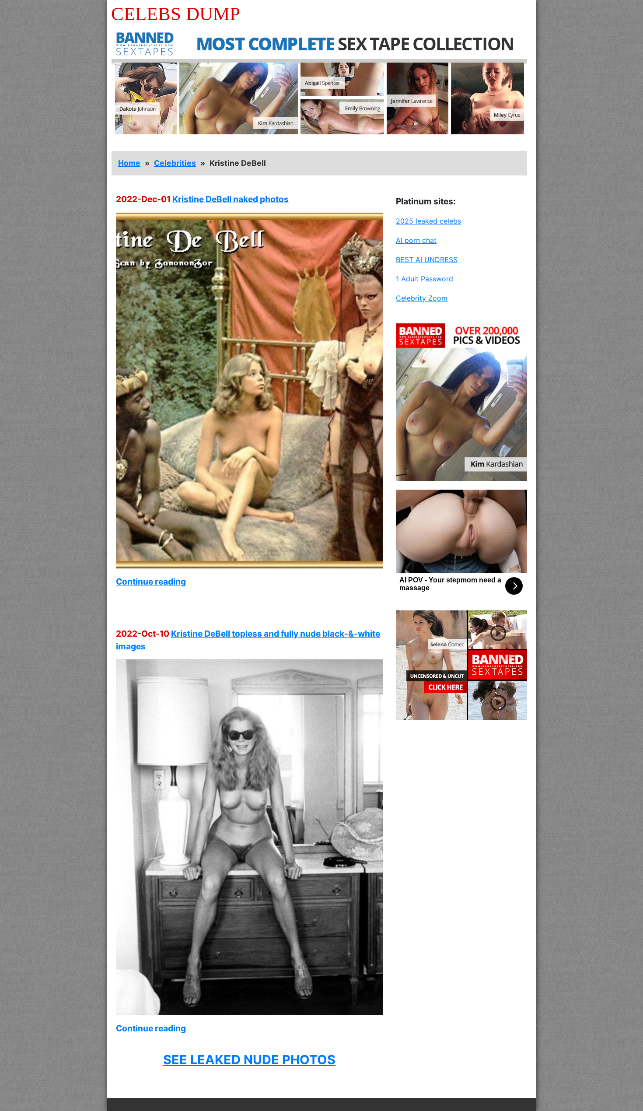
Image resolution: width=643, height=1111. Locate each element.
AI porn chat (416, 240)
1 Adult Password (424, 278)
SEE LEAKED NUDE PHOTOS (249, 1059)
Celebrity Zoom (421, 298)
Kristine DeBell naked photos (230, 199)
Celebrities (175, 163)
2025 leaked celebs (428, 221)
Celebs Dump (175, 14)
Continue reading (151, 581)
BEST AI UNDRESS (427, 259)
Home (129, 163)
